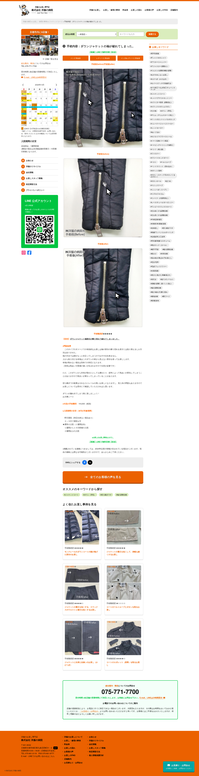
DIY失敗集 (155, 53)
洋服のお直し (94, 10)
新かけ (154, 253)
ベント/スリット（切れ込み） (162, 166)
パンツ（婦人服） (158, 149)
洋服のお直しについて (73, 736)
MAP (55, 748)
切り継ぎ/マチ (106, 495)
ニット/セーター (157, 128)
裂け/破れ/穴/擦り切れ (159, 292)
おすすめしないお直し (160, 75)
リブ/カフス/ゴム (158, 194)
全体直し (155, 228)
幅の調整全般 (168, 249)
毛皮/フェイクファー (159, 266)
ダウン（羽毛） (90, 495)
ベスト (154, 162)
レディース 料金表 (103, 58)
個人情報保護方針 (96, 755)
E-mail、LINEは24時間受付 (35, 77)
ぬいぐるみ (156, 132)
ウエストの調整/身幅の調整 (161, 70)
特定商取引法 (31, 184)
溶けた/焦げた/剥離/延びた (161, 275)
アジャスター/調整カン (160, 66)
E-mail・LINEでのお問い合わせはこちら (38, 756)
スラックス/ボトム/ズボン (161, 106)
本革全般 (164, 253)
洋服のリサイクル (33, 166)
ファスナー (156, 153)
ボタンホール (156, 181)
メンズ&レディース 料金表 (130, 58)
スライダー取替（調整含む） (162, 102)
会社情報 (29, 172)
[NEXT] (56, 85)
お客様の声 (149, 10)
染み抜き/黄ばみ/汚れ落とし (162, 258)
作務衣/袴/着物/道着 (159, 223)
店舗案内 (174, 10)
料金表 (125, 10)
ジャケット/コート (55, 21)
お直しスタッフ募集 (34, 178)
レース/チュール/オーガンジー (162, 202)
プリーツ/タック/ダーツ (160, 158)
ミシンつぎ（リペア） (160, 189)
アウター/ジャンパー (159, 62)
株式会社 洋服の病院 (42, 10)
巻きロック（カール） (160, 245)
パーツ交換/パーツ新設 (160, 141)
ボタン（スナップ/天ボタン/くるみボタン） (163, 176)
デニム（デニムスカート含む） (163, 115)
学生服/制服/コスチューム (161, 241)
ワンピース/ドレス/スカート (162, 206)
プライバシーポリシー (35, 190)
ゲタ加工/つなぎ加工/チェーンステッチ (163, 88)
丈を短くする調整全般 (160, 211)
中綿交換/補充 (157, 219)
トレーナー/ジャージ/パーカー (162, 123)
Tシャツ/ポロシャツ (159, 58)
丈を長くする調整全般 (160, 215)
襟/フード (166, 296)
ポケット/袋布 (157, 170)
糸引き (154, 279)
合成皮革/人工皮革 (158, 236)
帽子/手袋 (155, 249)
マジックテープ (157, 185)
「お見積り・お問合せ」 (90, 711)
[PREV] (23, 85)
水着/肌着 (155, 271)
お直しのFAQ (162, 10)
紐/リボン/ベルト (167, 279)
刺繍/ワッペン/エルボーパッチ (162, 232)
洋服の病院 (27, 21)
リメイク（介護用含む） (160, 198)
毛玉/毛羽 (155, 262)
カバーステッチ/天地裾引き (161, 83)
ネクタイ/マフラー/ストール (162, 136)
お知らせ (29, 160)
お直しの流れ (136, 10)
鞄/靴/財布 (155, 300)
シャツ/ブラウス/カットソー (162, 98)
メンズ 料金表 (75, 58)
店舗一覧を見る (51, 59)
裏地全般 (155, 296)
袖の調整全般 (122, 495)
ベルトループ (166, 162)
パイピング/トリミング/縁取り (162, 145)
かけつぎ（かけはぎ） (160, 79)
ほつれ (168, 181)
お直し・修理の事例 (111, 10)
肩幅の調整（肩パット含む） (162, 283)
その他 (154, 111)
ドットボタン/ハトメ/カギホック (163, 119)
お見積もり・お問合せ (73, 762)
